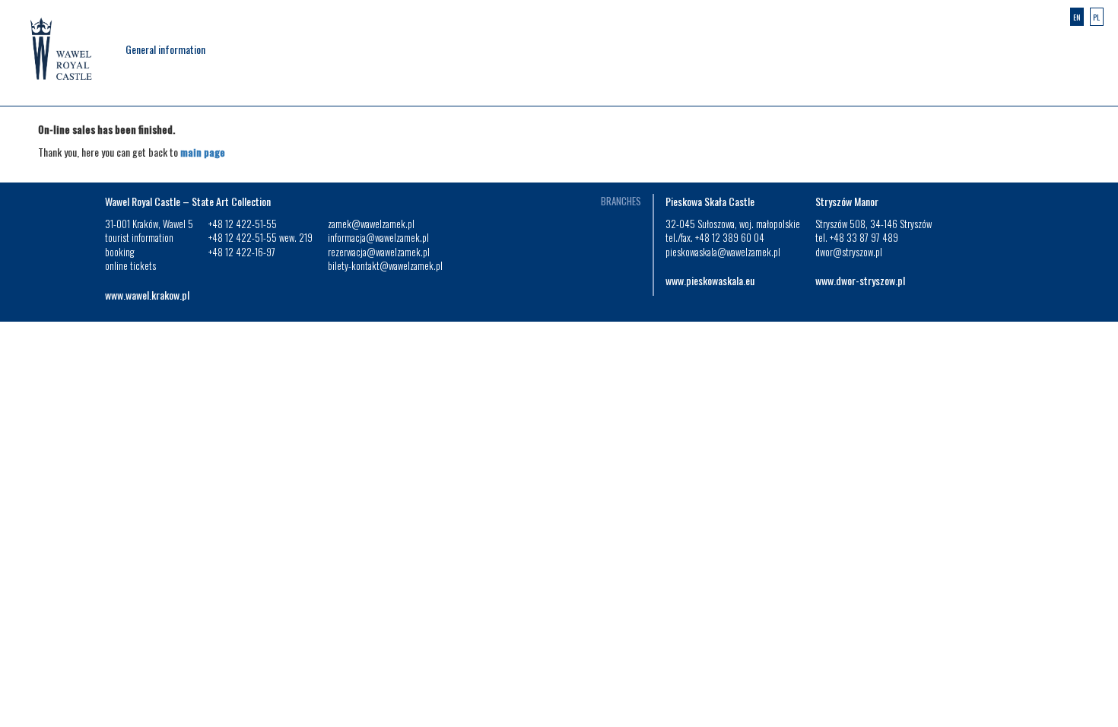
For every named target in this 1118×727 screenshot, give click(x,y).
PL (1096, 17)
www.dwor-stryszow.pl (860, 280)
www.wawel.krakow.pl (147, 295)
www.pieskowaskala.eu (709, 280)
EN (1077, 17)
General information (165, 49)
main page (202, 152)
